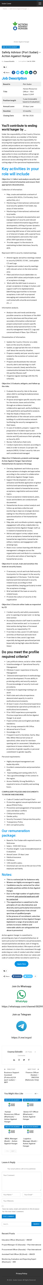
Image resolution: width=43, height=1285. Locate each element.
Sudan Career (6, 3)
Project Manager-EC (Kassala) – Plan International (21, 1245)
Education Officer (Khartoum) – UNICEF (17, 1240)
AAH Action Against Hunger (11, 47)
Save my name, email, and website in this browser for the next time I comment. (20, 1210)
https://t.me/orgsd (21, 1037)
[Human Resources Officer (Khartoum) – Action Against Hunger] (12, 1104)
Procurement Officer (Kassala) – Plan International (21, 1250)
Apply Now (21, 964)
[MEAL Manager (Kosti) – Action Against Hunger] (12, 1130)
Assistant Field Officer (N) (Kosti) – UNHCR (18, 1254)
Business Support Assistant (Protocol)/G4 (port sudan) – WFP (11, 1077)
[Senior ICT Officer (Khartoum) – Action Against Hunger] (31, 1104)
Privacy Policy (21, 1274)
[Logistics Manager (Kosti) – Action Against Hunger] (31, 1130)
